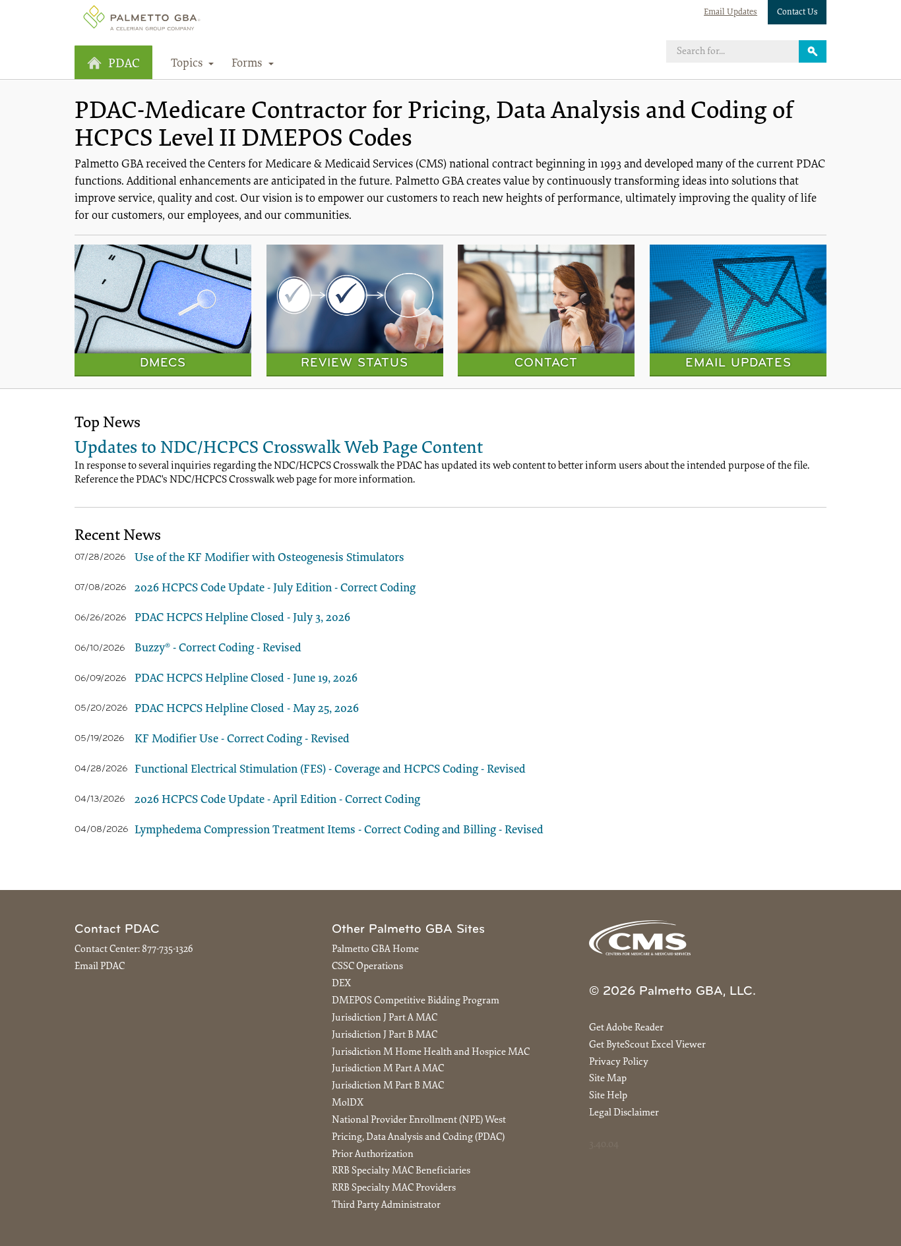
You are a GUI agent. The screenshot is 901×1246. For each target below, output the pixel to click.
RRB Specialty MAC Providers (394, 1188)
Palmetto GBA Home (375, 950)
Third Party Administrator (386, 1205)
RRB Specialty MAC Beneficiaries (401, 1171)
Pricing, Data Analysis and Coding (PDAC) (418, 1137)
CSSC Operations (367, 967)
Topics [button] (188, 64)
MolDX (347, 1103)
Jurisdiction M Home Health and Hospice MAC (431, 1052)
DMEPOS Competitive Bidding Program (415, 1001)
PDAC (124, 64)
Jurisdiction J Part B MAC (384, 1035)
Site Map (608, 1079)
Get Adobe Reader (626, 1028)
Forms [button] (248, 64)
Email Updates (730, 12)
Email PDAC (100, 967)
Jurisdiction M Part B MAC (388, 1086)
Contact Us (797, 12)
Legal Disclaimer (624, 1113)
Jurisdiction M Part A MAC (388, 1069)
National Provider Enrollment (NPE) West (419, 1120)
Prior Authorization (373, 1155)
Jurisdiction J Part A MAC (384, 1018)
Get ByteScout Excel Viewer (647, 1045)
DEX (341, 984)
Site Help (608, 1096)
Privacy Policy (618, 1062)
